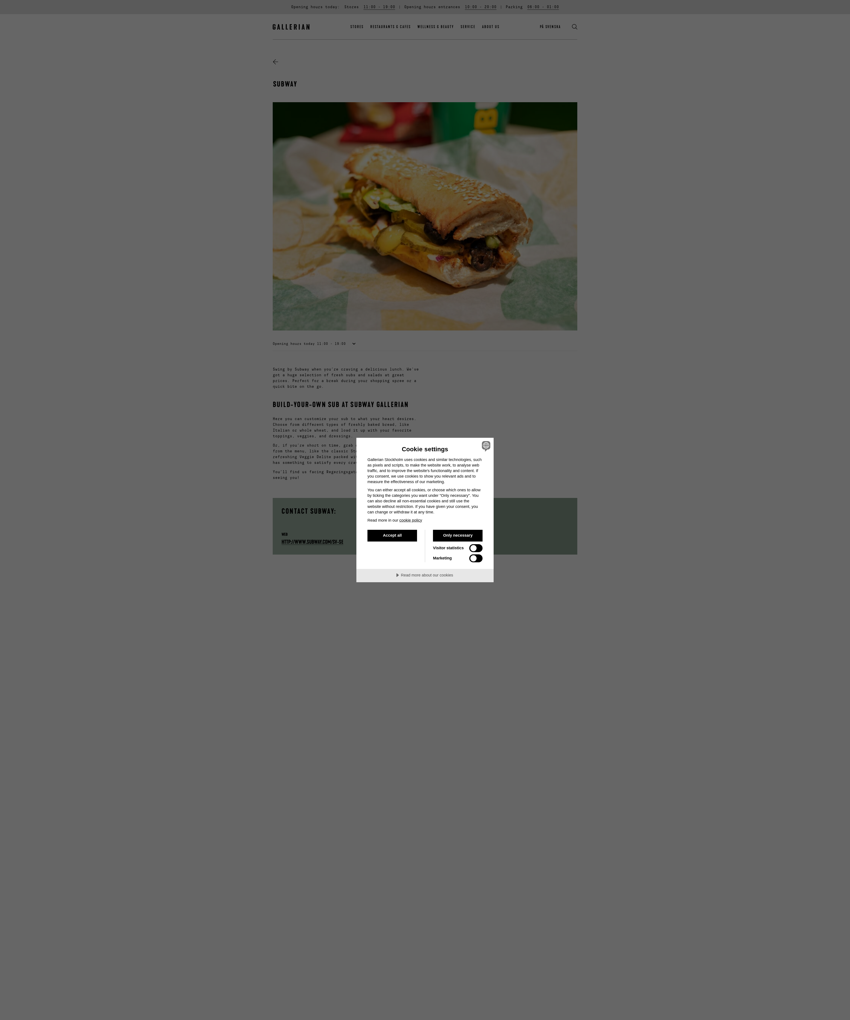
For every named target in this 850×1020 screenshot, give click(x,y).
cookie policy (410, 520)
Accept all (392, 535)
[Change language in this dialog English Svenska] (485, 446)
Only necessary (458, 535)
